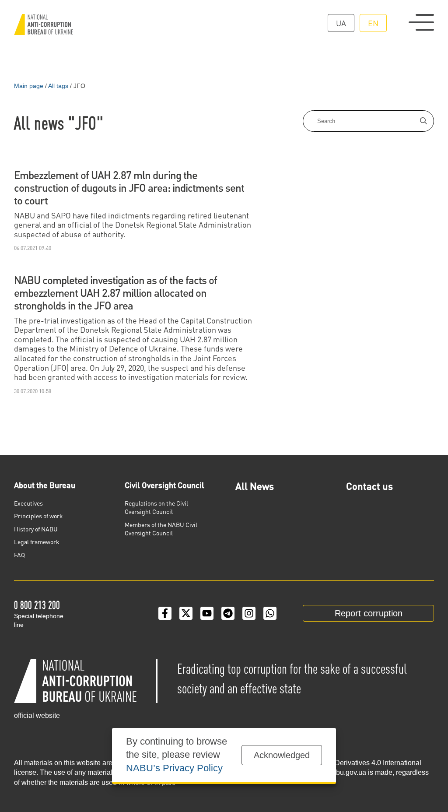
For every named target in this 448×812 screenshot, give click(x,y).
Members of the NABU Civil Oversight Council (161, 528)
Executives (28, 503)
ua (341, 23)
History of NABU (36, 529)
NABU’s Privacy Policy (174, 768)
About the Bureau (44, 485)
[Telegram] (227, 613)
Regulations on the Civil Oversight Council (156, 507)
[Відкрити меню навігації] (421, 22)
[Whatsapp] (269, 613)
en (373, 23)
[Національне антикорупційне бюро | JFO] (43, 24)
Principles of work (38, 516)
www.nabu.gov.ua (338, 772)
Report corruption (368, 613)
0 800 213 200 (37, 605)
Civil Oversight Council (164, 485)
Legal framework (37, 541)
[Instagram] (249, 613)
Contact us (369, 486)
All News (254, 486)
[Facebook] (165, 613)
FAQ (19, 555)
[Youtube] (207, 613)
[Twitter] (185, 613)
